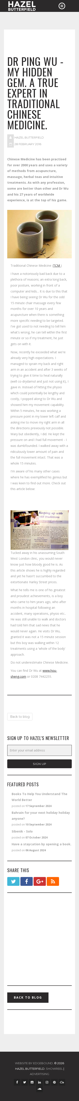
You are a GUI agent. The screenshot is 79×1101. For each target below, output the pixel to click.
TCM (57, 265)
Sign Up (39, 764)
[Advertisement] (39, 939)
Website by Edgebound (34, 1063)
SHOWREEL (54, 1068)
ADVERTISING (39, 1074)
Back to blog (20, 717)
